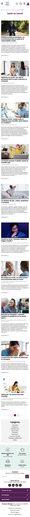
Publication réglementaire (15, 514)
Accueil (3, 10)
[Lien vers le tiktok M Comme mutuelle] (16, 485)
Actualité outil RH (12, 320)
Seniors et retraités (15, 436)
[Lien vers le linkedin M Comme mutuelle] (13, 485)
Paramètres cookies (15, 510)
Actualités (15, 425)
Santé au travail (16, 10)
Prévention (8, 10)
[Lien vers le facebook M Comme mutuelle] (9, 485)
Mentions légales (15, 512)
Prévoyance (15, 434)
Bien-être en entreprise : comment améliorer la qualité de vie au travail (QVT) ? (13, 316)
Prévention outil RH (15, 243)
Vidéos (15, 440)
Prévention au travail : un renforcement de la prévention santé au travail (14, 278)
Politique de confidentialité (15, 508)
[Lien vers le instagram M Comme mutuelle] (20, 485)
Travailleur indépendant (7, 399)
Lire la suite (4, 55)
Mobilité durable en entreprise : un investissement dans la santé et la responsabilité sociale (12, 39)
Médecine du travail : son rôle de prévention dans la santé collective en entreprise (14, 79)
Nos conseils (15, 430)
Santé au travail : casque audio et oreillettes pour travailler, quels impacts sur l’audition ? (14, 121)
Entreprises (12, 281)
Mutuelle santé (15, 429)
